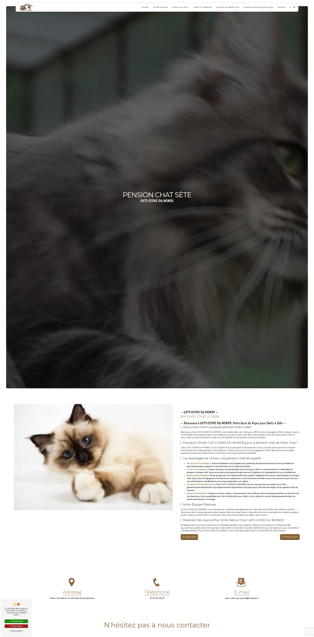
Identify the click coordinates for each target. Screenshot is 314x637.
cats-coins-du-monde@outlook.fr (242, 598)
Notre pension (160, 7)
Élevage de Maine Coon (227, 7)
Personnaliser (16, 631)
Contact (281, 7)
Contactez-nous (290, 537)
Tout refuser (17, 626)
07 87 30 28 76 (157, 598)
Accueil (145, 7)
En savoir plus (189, 537)
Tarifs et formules (202, 7)
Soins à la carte (180, 7)
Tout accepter (17, 621)
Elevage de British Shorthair (258, 7)
